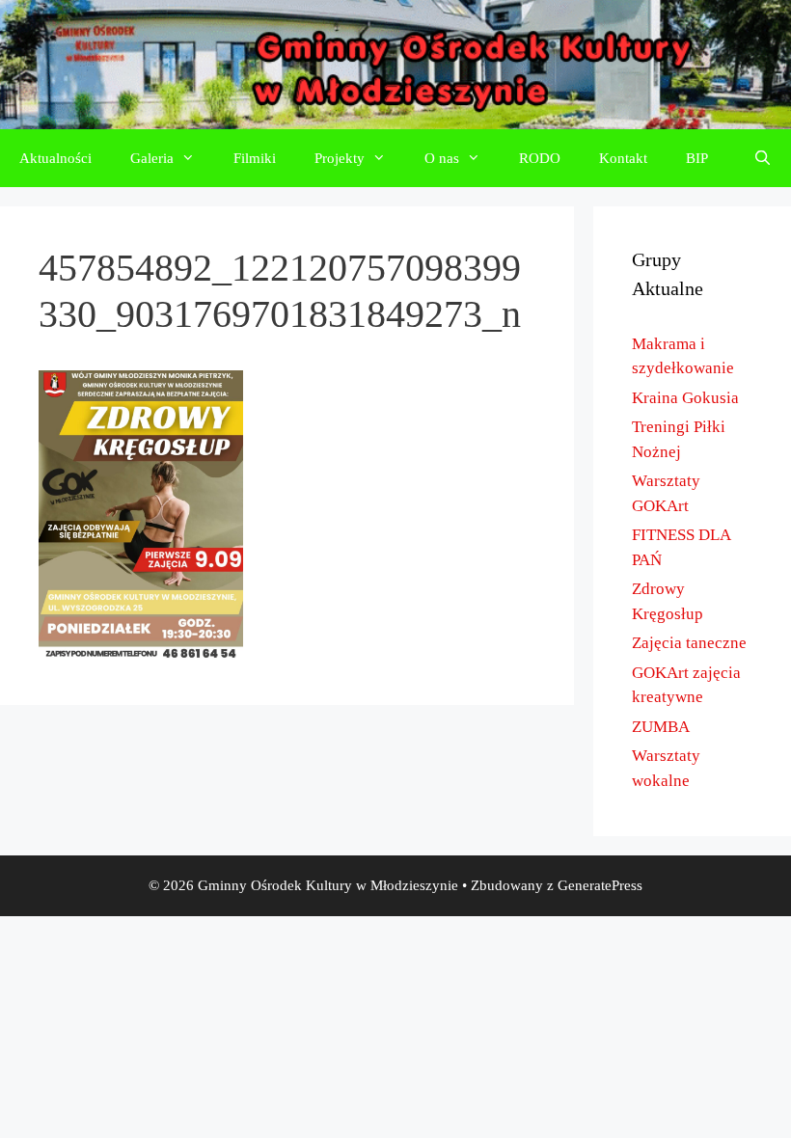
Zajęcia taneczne (689, 643)
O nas (441, 158)
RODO (539, 158)
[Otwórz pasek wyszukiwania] (762, 158)
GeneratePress (600, 885)
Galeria (152, 158)
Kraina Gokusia (685, 398)
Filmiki (254, 158)
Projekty (339, 158)
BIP (697, 158)
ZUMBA (661, 727)
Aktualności (55, 158)
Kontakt (623, 158)
